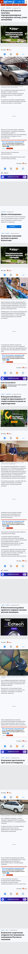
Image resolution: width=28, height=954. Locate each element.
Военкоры (15, 4)
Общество (4, 148)
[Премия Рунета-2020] (13, 1)
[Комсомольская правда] (8, 2)
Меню (1, 1)
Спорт (7, 930)
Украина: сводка (23, 4)
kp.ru (10, 50)
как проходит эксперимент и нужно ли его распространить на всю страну (13, 144)
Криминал (6, 173)
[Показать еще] (23, 54)
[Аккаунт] (26, 1)
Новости (3, 4)
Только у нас (9, 4)
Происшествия (8, 394)
